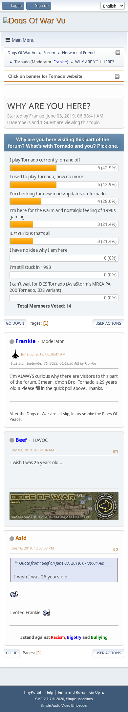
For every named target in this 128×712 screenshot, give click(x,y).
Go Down (15, 323)
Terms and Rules (71, 692)
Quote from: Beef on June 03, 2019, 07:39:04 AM (61, 563)
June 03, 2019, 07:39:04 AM (32, 449)
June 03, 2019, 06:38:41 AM (43, 354)
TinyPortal (32, 692)
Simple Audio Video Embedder (64, 705)
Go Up (11, 652)
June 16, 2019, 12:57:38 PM (32, 548)
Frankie (60, 62)
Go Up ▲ (97, 692)
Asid (21, 538)
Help (49, 692)
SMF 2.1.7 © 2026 (49, 699)
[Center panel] (117, 53)
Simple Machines (79, 699)
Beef (21, 439)
